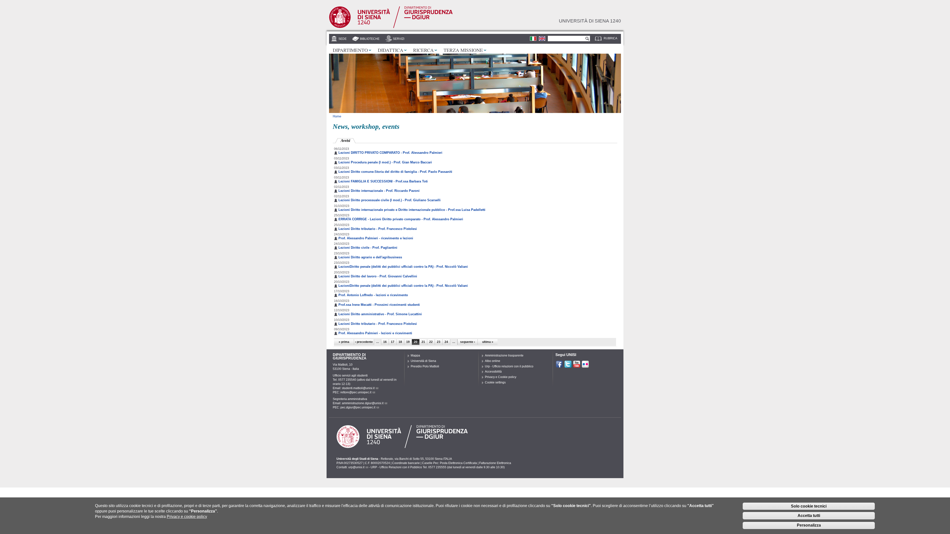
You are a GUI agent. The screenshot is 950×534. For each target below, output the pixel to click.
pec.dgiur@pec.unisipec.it (357, 407)
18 (400, 342)
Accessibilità (493, 371)
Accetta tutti (809, 515)
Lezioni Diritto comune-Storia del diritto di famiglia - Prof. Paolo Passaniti (395, 172)
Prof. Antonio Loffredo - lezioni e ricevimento (373, 295)
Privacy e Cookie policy (500, 377)
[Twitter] (568, 366)
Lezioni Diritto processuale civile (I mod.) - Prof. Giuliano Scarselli (389, 200)
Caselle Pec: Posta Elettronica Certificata (449, 463)
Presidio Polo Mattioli (425, 366)
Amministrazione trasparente (504, 355)
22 (431, 342)
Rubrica (610, 38)
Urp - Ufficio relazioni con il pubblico (509, 366)
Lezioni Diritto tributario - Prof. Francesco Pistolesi (377, 229)
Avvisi (348, 140)
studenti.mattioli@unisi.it (358, 388)
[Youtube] (577, 366)
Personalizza (809, 525)
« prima (344, 342)
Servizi (398, 39)
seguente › (467, 342)
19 (408, 342)
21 (423, 342)
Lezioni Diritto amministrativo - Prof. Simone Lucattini (380, 314)
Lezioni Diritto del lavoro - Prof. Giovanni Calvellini (377, 276)
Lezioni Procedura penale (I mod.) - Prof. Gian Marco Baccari (385, 162)
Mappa (415, 355)
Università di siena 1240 (590, 20)
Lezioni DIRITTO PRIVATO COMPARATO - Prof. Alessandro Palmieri (390, 153)
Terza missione (463, 50)
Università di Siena (423, 361)
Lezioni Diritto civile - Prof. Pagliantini (367, 247)
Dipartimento (350, 50)
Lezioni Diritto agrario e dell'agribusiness (370, 257)
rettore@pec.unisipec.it (355, 392)
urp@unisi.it (356, 467)
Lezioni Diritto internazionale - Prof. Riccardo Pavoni (379, 191)
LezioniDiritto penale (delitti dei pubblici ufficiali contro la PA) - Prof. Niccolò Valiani (403, 266)
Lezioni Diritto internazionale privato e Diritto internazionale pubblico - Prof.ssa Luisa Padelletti (411, 210)
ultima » (487, 342)
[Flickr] (585, 366)
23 (438, 342)
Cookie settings (495, 382)
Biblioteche (370, 39)
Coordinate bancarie (406, 463)
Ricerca (423, 50)
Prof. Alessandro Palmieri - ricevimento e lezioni (375, 238)
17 (392, 342)
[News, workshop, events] (542, 38)
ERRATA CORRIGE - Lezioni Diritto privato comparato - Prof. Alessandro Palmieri (400, 219)
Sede (342, 39)
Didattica (390, 50)
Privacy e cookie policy (187, 516)
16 (385, 342)
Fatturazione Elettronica (495, 463)
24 (446, 342)
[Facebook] (559, 366)
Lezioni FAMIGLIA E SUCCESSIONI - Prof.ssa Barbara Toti (383, 181)
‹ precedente (364, 342)
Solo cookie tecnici (809, 506)
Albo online (492, 361)
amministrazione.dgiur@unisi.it (362, 403)
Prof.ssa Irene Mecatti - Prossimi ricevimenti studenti (379, 305)
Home (337, 116)
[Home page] (391, 27)
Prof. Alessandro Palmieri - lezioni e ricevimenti (375, 333)
